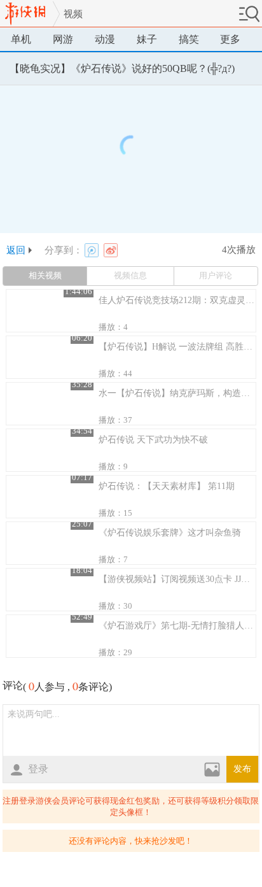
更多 (230, 39)
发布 (242, 769)
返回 (15, 250)
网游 (63, 39)
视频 (73, 14)
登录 (38, 768)
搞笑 (189, 39)
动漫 (105, 39)
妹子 (147, 39)
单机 (21, 39)
